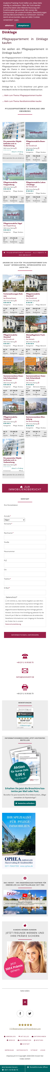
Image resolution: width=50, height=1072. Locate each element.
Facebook (17, 994)
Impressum (11, 1056)
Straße (6, 542)
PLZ (5, 560)
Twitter (21, 994)
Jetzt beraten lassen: (10, 1068)
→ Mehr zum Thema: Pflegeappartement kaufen (22, 95)
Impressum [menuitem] (9, 1050)
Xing (29, 994)
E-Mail (7, 588)
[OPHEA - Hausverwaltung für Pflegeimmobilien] (25, 841)
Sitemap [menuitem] (34, 1050)
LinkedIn (25, 994)
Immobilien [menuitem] (11, 1036)
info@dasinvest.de (25, 677)
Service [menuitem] (12, 1040)
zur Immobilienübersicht (25, 488)
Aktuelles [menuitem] (24, 1036)
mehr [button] (16, 20)
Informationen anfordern (25, 635)
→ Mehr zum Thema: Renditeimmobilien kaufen (22, 101)
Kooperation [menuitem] (25, 1040)
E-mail (32, 994)
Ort (5, 569)
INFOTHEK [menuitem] (39, 1040)
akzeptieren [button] (23, 25)
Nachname (9, 533)
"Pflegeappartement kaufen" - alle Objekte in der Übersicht (26, 253)
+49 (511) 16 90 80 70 (25, 662)
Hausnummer (9, 551)
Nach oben (25, 1002)
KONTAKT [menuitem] (26, 1044)
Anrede (7, 516)
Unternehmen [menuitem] (40, 1036)
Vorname (8, 523)
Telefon (7, 579)
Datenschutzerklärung (13, 624)
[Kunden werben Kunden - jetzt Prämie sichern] (25, 959)
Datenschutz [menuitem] (22, 1050)
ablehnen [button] (9, 25)
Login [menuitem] (42, 1050)
